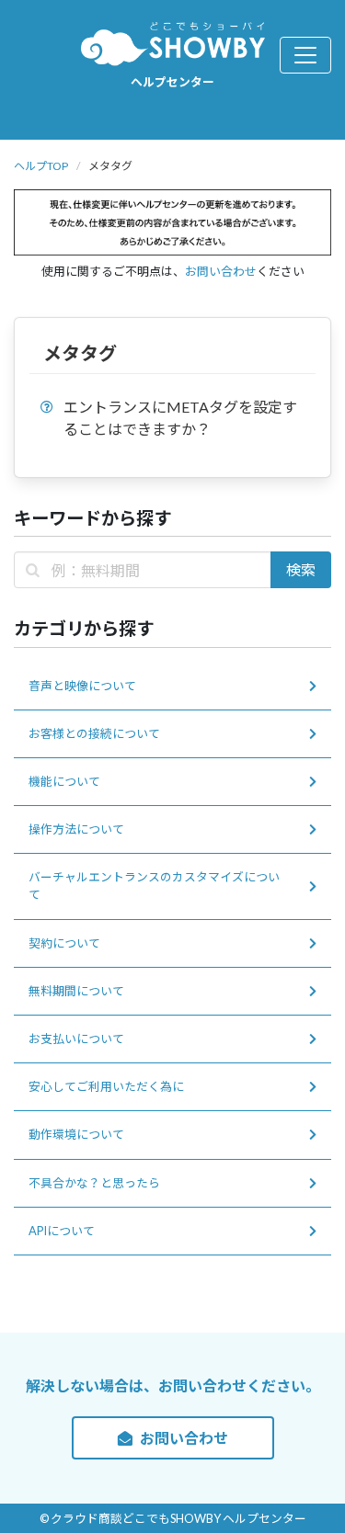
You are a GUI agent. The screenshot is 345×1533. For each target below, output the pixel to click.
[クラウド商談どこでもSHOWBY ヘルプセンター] (173, 42)
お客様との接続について (94, 733)
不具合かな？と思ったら (94, 1182)
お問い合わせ (221, 271)
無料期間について (76, 990)
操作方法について (76, 829)
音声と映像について (82, 685)
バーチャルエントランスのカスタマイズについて (154, 885)
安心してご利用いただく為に (106, 1086)
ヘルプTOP (41, 166)
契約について (64, 943)
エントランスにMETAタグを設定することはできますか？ (180, 417)
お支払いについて (76, 1038)
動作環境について (76, 1134)
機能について (64, 781)
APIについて (62, 1230)
